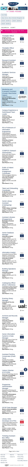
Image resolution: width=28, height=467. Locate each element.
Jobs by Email (4, 460)
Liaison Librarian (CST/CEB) (8, 371)
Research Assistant (9, 60)
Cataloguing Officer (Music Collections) (9, 284)
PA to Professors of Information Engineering (8, 129)
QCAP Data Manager (9, 407)
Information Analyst (8, 252)
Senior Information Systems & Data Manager (8, 336)
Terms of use (20, 454)
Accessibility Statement (22, 460)
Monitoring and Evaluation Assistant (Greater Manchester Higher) (9, 92)
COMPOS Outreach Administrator (9, 152)
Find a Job (3, 454)
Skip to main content (6, 1)
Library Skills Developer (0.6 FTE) (9, 420)
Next (18, 451)
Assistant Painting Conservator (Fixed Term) (8, 356)
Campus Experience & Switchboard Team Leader (10, 112)
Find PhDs (3, 456)
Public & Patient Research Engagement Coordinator (7, 170)
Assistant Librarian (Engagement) (8, 218)
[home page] (13, 6)
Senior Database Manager (8, 234)
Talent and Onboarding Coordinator (10, 189)
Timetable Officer (8, 36)
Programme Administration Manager (7, 386)
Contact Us (12, 456)
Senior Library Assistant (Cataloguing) (7, 203)
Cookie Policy (20, 458)
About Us (12, 454)
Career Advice (3, 458)
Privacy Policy (21, 456)
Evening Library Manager (7, 299)
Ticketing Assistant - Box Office (9, 437)
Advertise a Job (4, 462)
